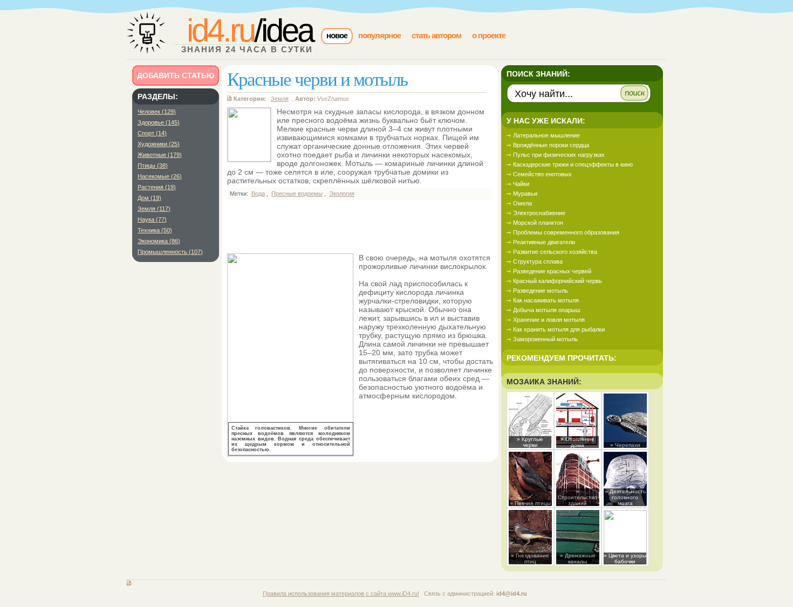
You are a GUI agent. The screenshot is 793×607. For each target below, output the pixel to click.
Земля (280, 98)
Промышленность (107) (170, 252)
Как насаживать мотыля (546, 300)
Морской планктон (538, 222)
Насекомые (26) (160, 176)
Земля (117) (154, 208)
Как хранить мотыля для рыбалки (559, 329)
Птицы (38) (153, 165)
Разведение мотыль (540, 290)
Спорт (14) (152, 133)
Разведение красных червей (552, 271)
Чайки (521, 184)
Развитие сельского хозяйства (555, 252)
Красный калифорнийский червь (557, 281)
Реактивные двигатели (544, 242)
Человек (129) (157, 111)
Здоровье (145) (159, 122)
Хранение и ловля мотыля (549, 319)
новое (336, 35)
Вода (258, 193)
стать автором (436, 35)
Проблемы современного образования (566, 232)
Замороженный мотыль (545, 339)
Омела (522, 203)
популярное (379, 35)
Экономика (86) (159, 241)
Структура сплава (538, 261)
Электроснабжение (539, 213)
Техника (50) (155, 230)
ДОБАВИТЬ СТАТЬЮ (175, 75)
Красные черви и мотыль (317, 78)
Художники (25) (159, 144)
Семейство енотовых (542, 174)
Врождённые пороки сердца (551, 145)
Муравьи (525, 193)
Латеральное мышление (546, 135)
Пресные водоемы (297, 193)
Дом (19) (149, 198)
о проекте (488, 35)
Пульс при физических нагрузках (559, 154)
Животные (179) (160, 154)
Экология (341, 193)
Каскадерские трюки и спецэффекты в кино (573, 164)
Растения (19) (157, 187)
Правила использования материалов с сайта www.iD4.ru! (341, 593)
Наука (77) (152, 219)
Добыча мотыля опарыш (546, 310)
